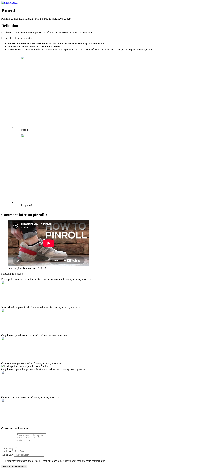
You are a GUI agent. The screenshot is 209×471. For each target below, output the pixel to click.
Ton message (9, 448)
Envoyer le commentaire (14, 466)
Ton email (7, 454)
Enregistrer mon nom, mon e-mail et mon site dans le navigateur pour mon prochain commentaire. (55, 460)
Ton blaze (7, 451)
